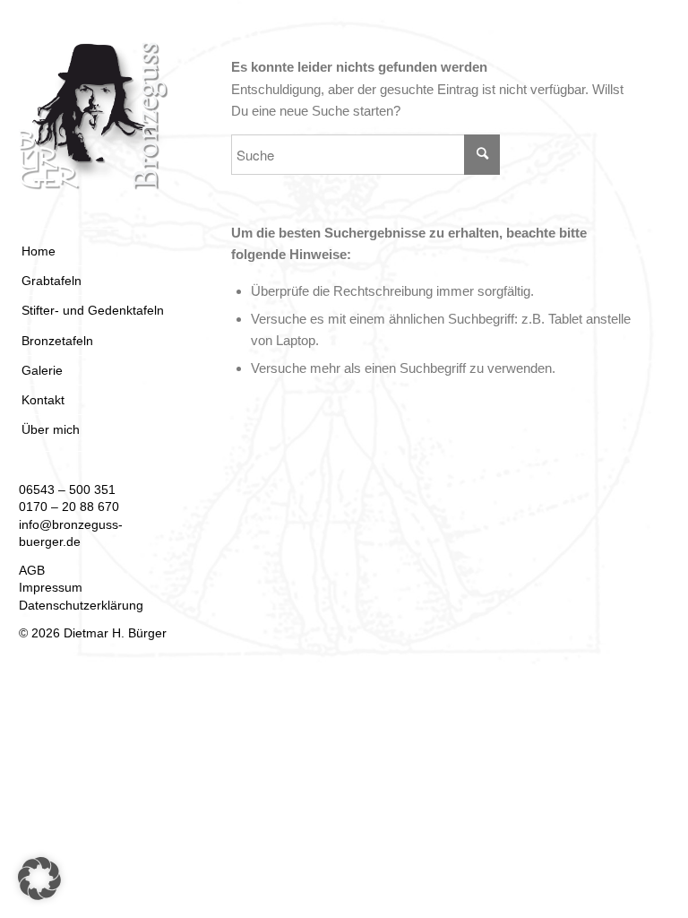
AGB (32, 570)
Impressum (50, 587)
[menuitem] (93, 251)
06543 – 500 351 (67, 489)
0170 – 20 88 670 (69, 506)
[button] (39, 878)
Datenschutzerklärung (81, 605)
